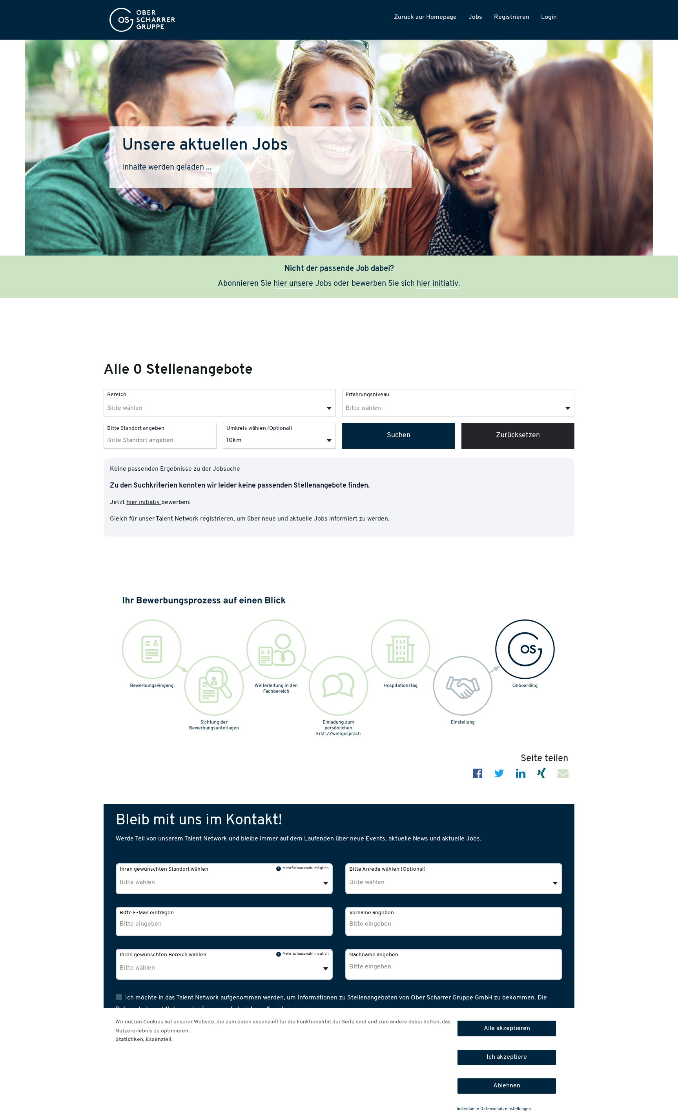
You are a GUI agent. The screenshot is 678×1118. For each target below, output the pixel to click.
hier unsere (293, 284)
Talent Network (177, 519)
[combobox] (219, 402)
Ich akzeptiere (507, 1057)
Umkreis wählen (259, 428)
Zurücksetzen (518, 435)
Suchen (398, 435)
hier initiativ (437, 284)
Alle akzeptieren (507, 1028)
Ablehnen (506, 1086)
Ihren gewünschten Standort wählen (164, 869)
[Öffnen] (329, 408)
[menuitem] (142, 20)
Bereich (116, 395)
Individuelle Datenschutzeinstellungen (494, 1109)
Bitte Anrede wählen (387, 869)
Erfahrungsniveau (367, 395)
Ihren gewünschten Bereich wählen (163, 955)
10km (234, 440)
